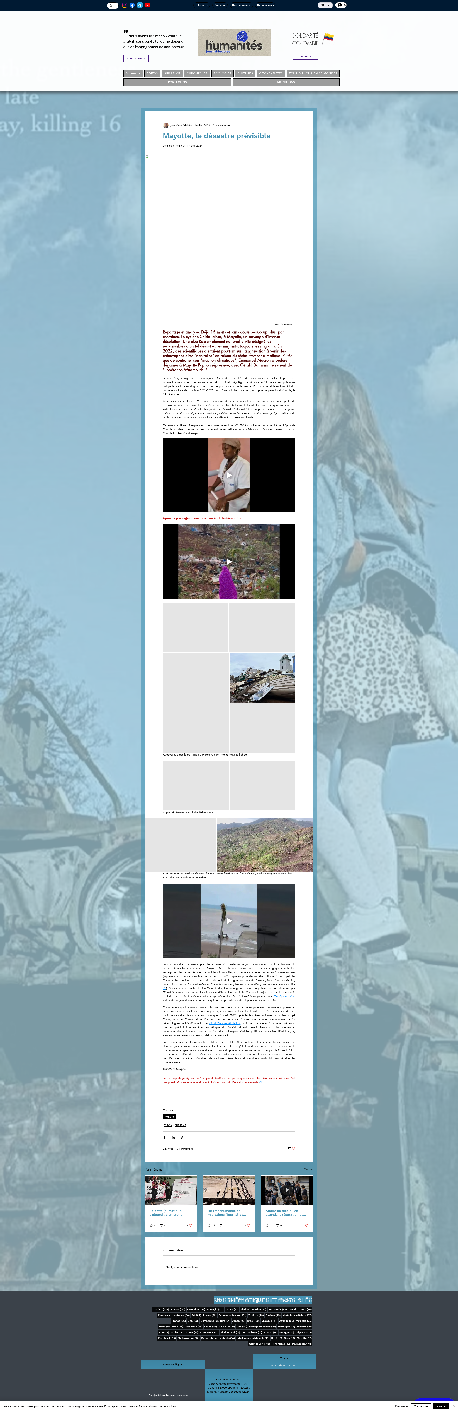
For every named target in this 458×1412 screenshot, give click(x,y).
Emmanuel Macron (232, 1315)
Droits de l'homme (185, 1332)
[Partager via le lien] (182, 1137)
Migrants (304, 1332)
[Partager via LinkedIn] (173, 1137)
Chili (193, 1320)
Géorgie (287, 1332)
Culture (223, 1320)
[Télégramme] (140, 5)
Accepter (441, 1406)
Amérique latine (171, 1326)
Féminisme (281, 1343)
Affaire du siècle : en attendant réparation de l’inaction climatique (284, 1212)
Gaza (290, 1337)
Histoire (304, 1326)
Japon (239, 1320)
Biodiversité (230, 1332)
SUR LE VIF (180, 1125)
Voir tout (308, 1169)
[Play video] (229, 475)
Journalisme (252, 1332)
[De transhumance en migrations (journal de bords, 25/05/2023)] (229, 1190)
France (179, 1320)
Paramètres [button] (401, 1406)
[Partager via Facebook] (164, 1137)
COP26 (271, 1332)
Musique (270, 1320)
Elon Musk (167, 1337)
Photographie (189, 1337)
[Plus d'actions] (293, 125)
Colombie (196, 1309)
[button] (173, 1364)
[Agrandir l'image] (195, 627)
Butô (277, 1337)
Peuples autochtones (174, 1315)
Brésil (253, 1320)
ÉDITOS (168, 1125)
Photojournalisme (262, 1326)
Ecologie (215, 1309)
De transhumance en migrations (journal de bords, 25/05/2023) (225, 1212)
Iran (242, 1326)
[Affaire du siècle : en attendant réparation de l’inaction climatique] (287, 1190)
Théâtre (256, 1315)
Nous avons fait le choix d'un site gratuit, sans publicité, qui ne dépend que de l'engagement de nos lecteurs (153, 41)
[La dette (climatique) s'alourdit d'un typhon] (171, 1190)
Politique (227, 1326)
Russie (178, 1309)
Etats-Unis (278, 1309)
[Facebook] (132, 5)
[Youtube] (147, 5)
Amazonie (194, 1326)
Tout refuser (421, 1406)
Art (197, 1315)
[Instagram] (124, 5)
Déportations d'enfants (218, 1337)
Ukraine (161, 1309)
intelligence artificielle (253, 1337)
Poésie (210, 1315)
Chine (211, 1326)
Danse (232, 1309)
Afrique (287, 1320)
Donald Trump (300, 1309)
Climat (208, 1320)
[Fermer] (454, 1406)
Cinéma (273, 1315)
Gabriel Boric (260, 1343)
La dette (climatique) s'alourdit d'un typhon (167, 1212)
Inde (164, 1332)
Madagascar (302, 1343)
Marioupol (287, 1326)
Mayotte (169, 1116)
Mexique (304, 1320)
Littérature (209, 1332)
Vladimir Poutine (253, 1309)
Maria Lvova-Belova (297, 1315)
